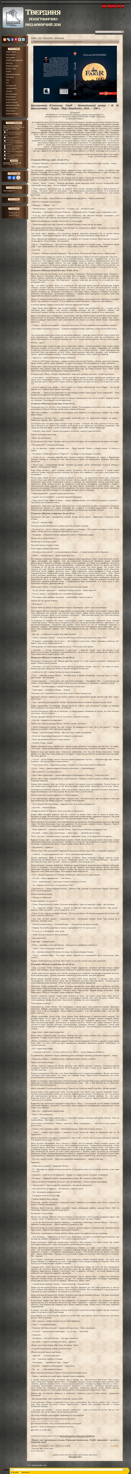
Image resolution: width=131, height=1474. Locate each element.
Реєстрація (73, 1457)
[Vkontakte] (19, 39)
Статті (40, 38)
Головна (33, 38)
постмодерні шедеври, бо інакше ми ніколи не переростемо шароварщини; (13, 142)
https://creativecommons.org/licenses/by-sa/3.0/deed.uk (77, 1436)
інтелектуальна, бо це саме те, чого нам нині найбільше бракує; (13, 133)
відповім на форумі (12, 158)
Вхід (79, 1457)
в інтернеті (25, 1472)
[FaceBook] (12, 39)
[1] (46, 172)
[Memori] (15, 39)
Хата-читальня (7, 190)
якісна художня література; (14, 146)
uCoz (45, 1465)
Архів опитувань (16, 162)
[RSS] (4, 39)
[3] (58, 1195)
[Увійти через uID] (9, 178)
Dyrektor (58, 1446)
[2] (106, 759)
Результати (6, 162)
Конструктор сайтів (37, 1465)
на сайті (15, 1472)
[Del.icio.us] (8, 39)
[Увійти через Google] (18, 178)
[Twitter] (23, 39)
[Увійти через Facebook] (14, 178)
